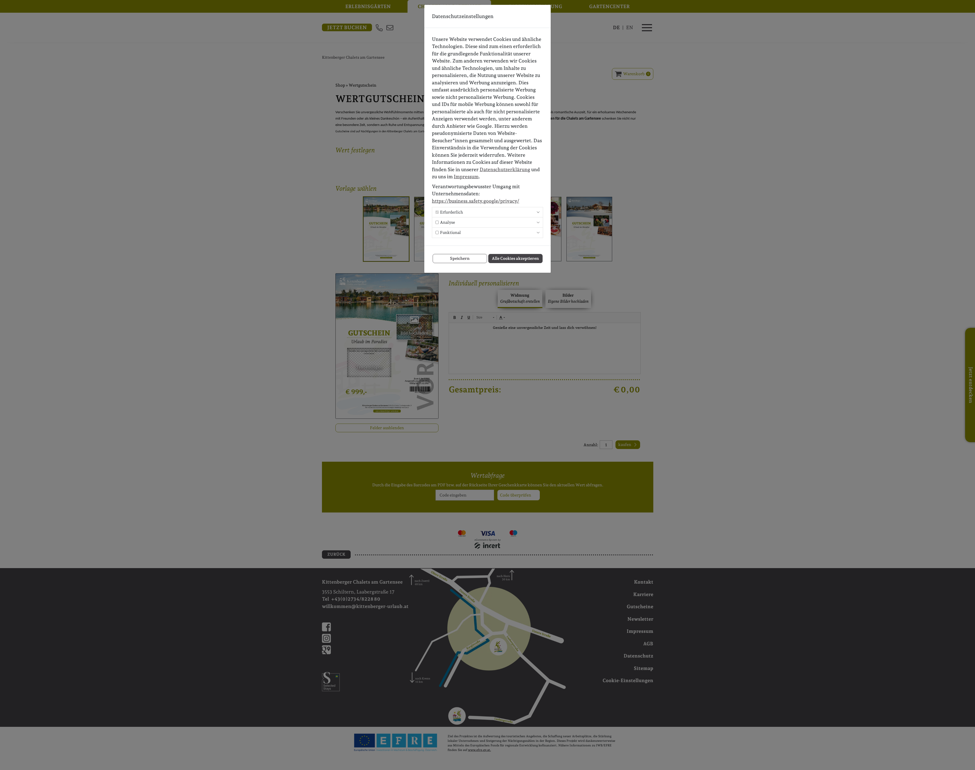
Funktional (450, 232)
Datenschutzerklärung (505, 169)
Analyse (447, 222)
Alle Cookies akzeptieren (515, 258)
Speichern (459, 258)
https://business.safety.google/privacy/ (475, 201)
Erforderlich (451, 212)
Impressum (466, 176)
